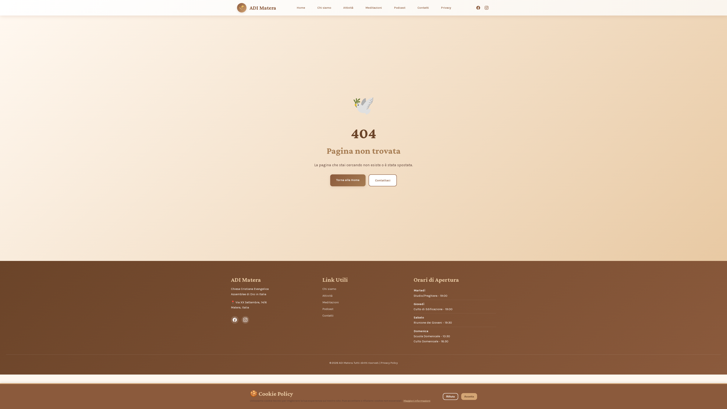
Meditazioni (373, 7)
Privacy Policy (389, 363)
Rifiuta (450, 396)
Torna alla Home (348, 180)
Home (301, 7)
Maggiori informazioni (416, 400)
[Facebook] (478, 7)
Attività (348, 7)
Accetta (469, 396)
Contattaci (382, 180)
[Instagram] (486, 7)
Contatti (423, 7)
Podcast (399, 7)
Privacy (446, 7)
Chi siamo (324, 7)
